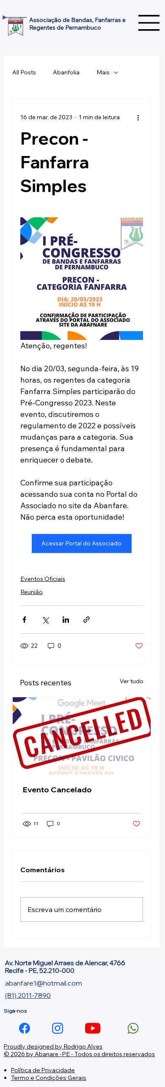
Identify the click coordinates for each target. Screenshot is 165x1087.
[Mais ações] (138, 117)
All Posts (24, 72)
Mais (103, 72)
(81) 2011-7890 (28, 995)
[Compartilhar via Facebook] (24, 620)
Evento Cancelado (57, 789)
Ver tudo (131, 681)
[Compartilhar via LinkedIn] (66, 620)
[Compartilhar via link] (86, 620)
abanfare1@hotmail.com (43, 983)
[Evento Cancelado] (82, 736)
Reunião (31, 592)
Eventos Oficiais (42, 579)
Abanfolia (66, 72)
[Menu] (149, 22)
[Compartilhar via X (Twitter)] (45, 620)
